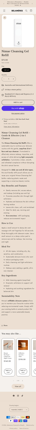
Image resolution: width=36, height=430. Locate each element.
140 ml (6, 70)
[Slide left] (13, 380)
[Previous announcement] (4, 3)
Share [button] (6, 325)
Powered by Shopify (18, 425)
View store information (11, 126)
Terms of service (24, 428)
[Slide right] (22, 380)
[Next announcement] (32, 3)
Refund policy (30, 425)
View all (18, 386)
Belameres (10, 425)
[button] (4, 10)
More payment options (18, 113)
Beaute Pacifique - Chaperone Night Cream (7, 355)
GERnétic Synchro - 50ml (21, 354)
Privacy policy (13, 428)
